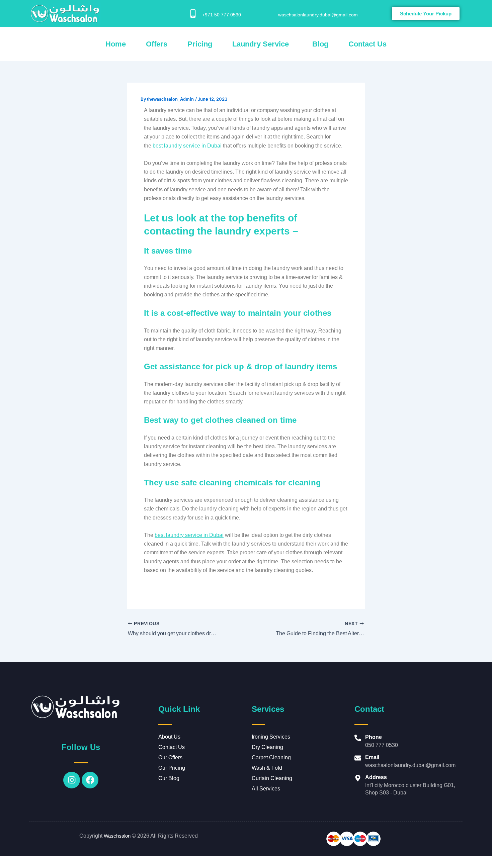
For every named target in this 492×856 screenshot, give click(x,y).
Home (115, 44)
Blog (320, 44)
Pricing (199, 44)
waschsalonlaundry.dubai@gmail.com (318, 14)
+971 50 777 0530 (221, 14)
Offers (156, 44)
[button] (262, 44)
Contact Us (367, 44)
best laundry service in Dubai (187, 146)
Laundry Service (260, 44)
